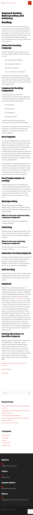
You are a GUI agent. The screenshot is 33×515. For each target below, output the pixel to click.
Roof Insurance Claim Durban (10, 423)
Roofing (4, 440)
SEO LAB (16, 509)
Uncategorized (6, 443)
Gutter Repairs (6, 435)
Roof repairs (5, 437)
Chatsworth (5, 373)
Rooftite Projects (6, 369)
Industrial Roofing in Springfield (11, 415)
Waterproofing (6, 445)
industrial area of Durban (20, 298)
